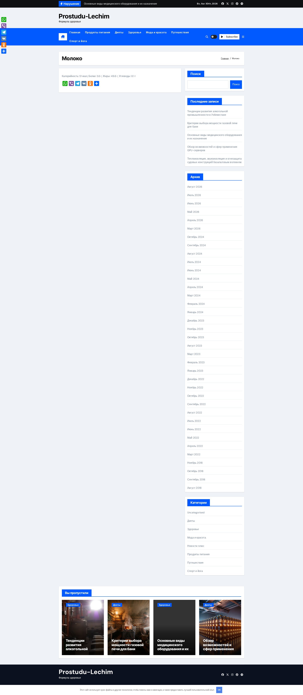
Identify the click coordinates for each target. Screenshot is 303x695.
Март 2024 (193, 295)
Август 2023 (194, 345)
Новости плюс (195, 546)
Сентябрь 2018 (196, 479)
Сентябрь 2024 (196, 245)
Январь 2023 (195, 370)
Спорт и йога (78, 41)
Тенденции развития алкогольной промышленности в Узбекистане (207, 113)
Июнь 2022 (194, 429)
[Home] (63, 36)
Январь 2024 (195, 312)
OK (219, 690)
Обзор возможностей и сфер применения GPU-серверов (218, 647)
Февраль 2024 (196, 304)
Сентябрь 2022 (196, 404)
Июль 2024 (194, 262)
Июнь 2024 (194, 270)
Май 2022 (193, 437)
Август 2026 (194, 186)
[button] (243, 36)
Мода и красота (156, 32)
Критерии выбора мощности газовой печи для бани (128, 645)
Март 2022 (193, 454)
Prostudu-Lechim (84, 16)
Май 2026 (193, 212)
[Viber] (4, 26)
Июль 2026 (194, 195)
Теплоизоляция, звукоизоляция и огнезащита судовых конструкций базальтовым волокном (214, 160)
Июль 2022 (194, 421)
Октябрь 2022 (195, 396)
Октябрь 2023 (195, 337)
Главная (74, 32)
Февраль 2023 (196, 362)
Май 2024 (193, 278)
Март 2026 (193, 228)
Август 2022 (194, 412)
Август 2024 (194, 253)
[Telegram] (4, 32)
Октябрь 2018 (195, 471)
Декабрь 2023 (195, 320)
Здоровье (134, 32)
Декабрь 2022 (195, 379)
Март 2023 (193, 354)
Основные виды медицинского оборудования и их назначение (173, 647)
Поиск (195, 74)
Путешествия (180, 32)
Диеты (119, 32)
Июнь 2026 (194, 203)
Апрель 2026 (195, 220)
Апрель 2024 (195, 287)
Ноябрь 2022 (195, 387)
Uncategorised (196, 512)
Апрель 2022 (195, 446)
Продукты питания (97, 32)
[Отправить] (4, 51)
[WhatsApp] (4, 19)
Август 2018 (194, 488)
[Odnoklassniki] (4, 45)
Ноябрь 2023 (195, 329)
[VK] (4, 38)
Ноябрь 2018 (195, 462)
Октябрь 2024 (195, 237)
